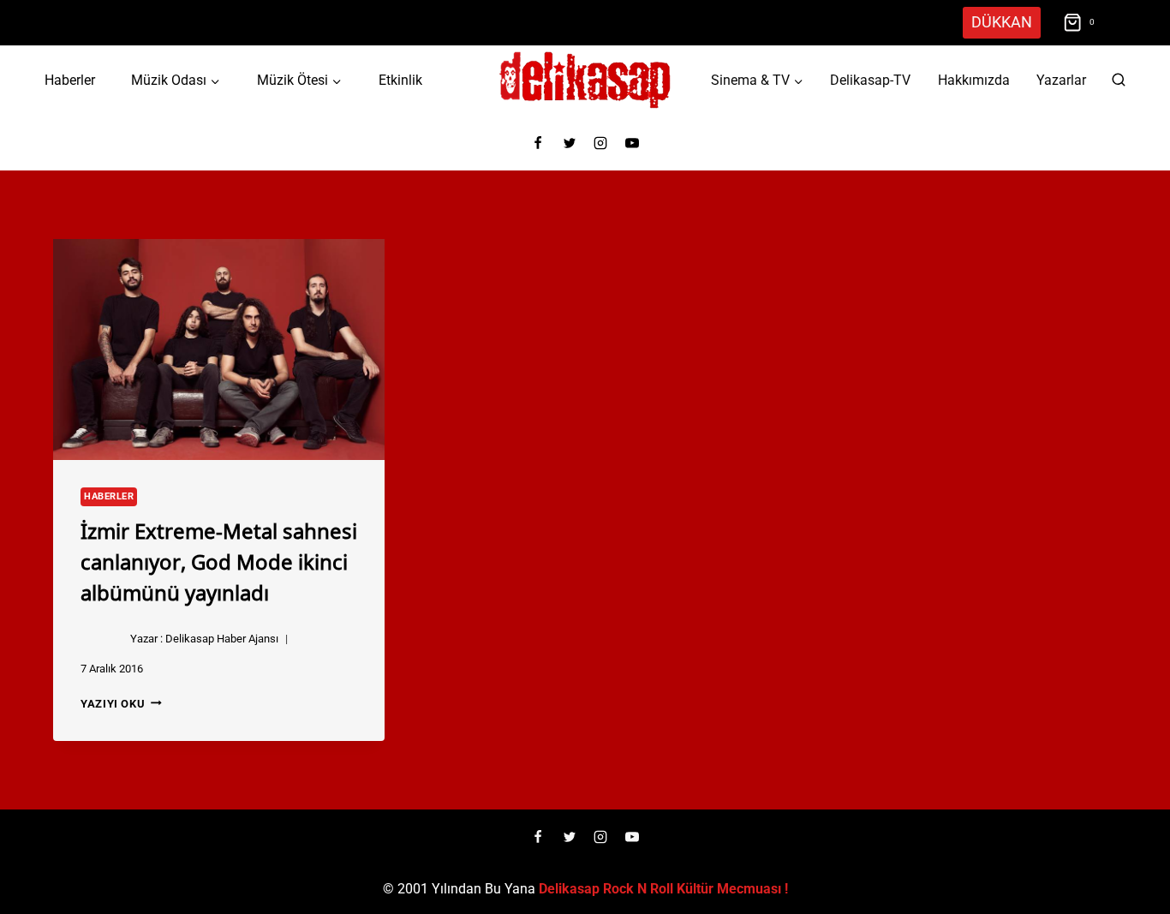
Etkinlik (400, 80)
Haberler (70, 80)
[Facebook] (538, 143)
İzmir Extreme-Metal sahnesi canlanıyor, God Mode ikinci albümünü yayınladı (219, 560)
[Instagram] (600, 143)
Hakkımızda (974, 80)
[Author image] (102, 639)
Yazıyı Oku (121, 703)
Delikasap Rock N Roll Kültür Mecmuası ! (663, 889)
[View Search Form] (1118, 80)
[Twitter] (569, 143)
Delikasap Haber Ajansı (221, 638)
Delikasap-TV (870, 80)
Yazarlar (1061, 80)
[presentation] (219, 349)
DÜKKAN (1001, 22)
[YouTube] (632, 143)
